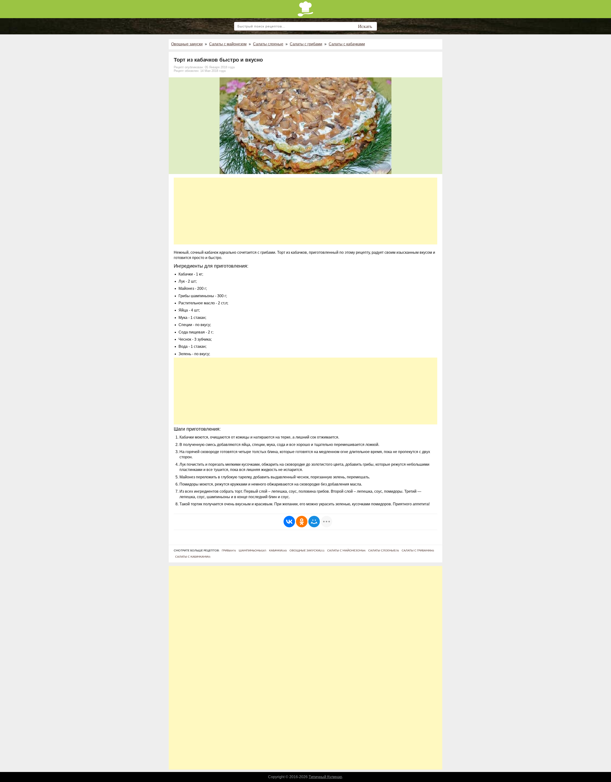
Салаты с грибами (306, 44)
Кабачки (278, 550)
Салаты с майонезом (228, 44)
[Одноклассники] (301, 521)
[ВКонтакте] (289, 521)
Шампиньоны (252, 550)
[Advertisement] (305, 211)
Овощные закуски (187, 44)
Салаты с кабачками (347, 44)
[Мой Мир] (314, 521)
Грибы (229, 550)
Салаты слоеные (268, 44)
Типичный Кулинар (325, 777)
